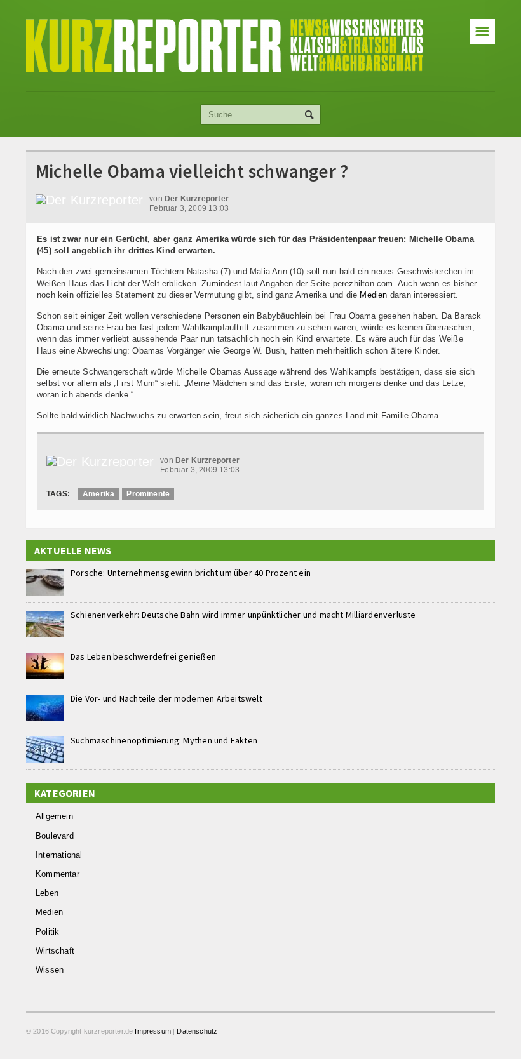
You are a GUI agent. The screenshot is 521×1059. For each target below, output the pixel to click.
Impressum (153, 1031)
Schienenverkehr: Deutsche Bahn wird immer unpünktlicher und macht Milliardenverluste (243, 614)
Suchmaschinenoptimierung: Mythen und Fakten (164, 740)
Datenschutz (197, 1031)
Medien (373, 295)
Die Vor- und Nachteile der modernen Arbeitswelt (166, 698)
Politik (47, 931)
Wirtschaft (55, 951)
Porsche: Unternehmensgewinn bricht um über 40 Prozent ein (191, 572)
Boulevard (55, 836)
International (59, 855)
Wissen (50, 970)
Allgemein (54, 816)
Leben (47, 893)
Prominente (148, 494)
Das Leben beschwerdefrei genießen (143, 656)
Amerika (98, 494)
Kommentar (57, 874)
